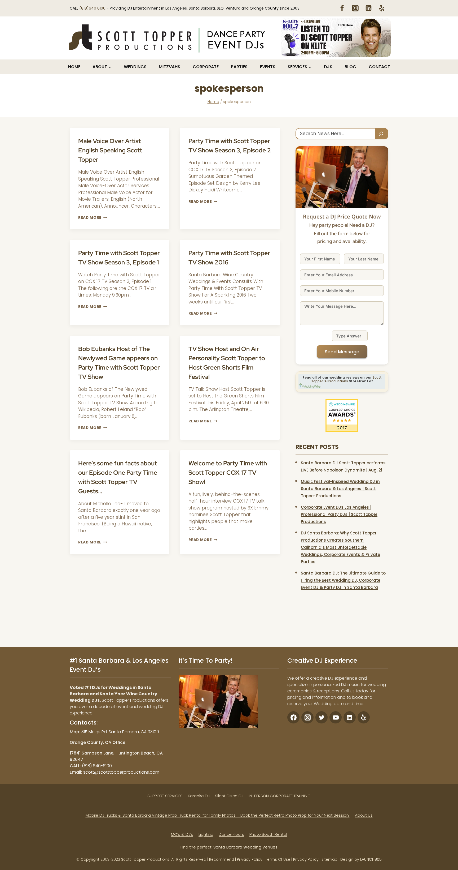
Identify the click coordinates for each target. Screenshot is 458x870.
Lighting (206, 834)
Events (267, 67)
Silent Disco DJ (229, 796)
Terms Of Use (277, 859)
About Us (364, 815)
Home (74, 67)
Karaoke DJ (199, 796)
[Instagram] (355, 8)
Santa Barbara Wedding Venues (245, 847)
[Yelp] (381, 8)
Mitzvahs (169, 67)
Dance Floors (231, 834)
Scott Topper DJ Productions (346, 379)
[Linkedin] (368, 8)
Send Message (342, 351)
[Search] (381, 133)
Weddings (135, 67)
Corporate (206, 67)
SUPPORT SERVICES (165, 796)
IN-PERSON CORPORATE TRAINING (280, 796)
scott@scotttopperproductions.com (121, 772)
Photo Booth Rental (268, 834)
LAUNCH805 (371, 859)
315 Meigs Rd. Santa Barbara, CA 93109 (120, 732)
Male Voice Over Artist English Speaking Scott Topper (110, 150)
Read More (92, 217)
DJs (328, 67)
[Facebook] (342, 8)
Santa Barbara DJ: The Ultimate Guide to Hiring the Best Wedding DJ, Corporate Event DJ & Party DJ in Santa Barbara (343, 580)
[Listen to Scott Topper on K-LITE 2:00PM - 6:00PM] (336, 37)
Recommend (221, 859)
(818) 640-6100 (97, 766)
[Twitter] (321, 717)
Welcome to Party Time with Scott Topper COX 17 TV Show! (227, 472)
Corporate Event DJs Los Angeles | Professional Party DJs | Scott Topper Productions (339, 514)
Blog (350, 67)
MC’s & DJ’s (182, 834)
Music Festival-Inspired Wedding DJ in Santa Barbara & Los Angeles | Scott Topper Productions (340, 489)
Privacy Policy (249, 859)
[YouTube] (335, 717)
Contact (379, 67)
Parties (239, 67)
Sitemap (329, 859)
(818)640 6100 (93, 8)
